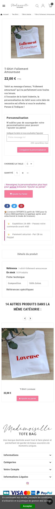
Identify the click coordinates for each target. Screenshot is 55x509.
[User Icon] (43, 5)
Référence (12, 268)
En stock (10, 272)
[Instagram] (27, 483)
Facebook (7, 206)
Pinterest (21, 206)
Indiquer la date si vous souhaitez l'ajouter (25, 133)
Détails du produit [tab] (27, 254)
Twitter (14, 206)
